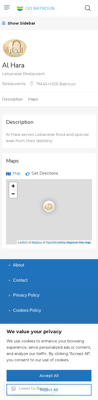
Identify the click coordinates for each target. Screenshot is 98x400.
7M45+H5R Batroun (56, 83)
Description (12, 99)
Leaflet (22, 242)
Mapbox (37, 242)
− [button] (13, 194)
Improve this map (79, 242)
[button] (30, 388)
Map (16, 173)
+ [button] (13, 186)
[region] (49, 362)
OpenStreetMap (56, 242)
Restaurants (14, 83)
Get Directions (44, 173)
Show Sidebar (21, 23)
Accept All (49, 375)
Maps (33, 99)
